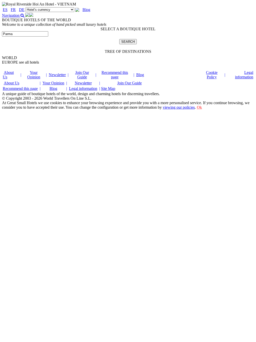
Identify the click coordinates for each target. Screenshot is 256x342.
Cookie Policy (212, 74)
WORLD (9, 58)
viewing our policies (179, 107)
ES (5, 10)
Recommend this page (115, 74)
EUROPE (20, 62)
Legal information (244, 74)
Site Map (108, 88)
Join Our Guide (82, 74)
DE (21, 10)
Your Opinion (33, 74)
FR (13, 10)
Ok (199, 107)
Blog (86, 10)
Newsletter (57, 75)
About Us (11, 83)
